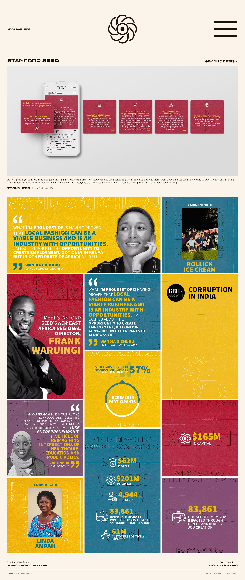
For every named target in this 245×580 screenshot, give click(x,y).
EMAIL (209, 573)
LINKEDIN (219, 573)
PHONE (228, 573)
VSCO (235, 573)
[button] (234, 397)
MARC (19, 29)
